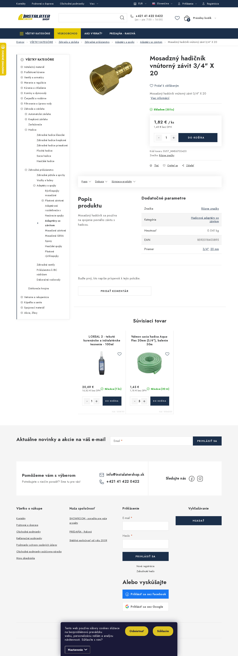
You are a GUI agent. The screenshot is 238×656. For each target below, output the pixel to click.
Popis (84, 181)
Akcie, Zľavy (30, 313)
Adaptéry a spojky (46, 185)
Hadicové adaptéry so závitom (205, 219)
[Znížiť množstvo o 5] (135, 401)
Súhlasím (163, 631)
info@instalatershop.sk (125, 474)
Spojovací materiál (34, 307)
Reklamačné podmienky (29, 538)
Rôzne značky (166, 155)
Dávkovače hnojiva (38, 288)
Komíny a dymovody (35, 93)
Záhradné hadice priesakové (52, 145)
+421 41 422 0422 (149, 16)
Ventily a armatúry (34, 77)
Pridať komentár (115, 291)
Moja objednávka (25, 558)
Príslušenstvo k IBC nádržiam (47, 272)
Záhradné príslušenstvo (40, 170)
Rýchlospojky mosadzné (52, 193)
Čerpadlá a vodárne (35, 98)
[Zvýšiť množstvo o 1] (174, 138)
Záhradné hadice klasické (50, 135)
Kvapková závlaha (38, 119)
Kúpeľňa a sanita (33, 302)
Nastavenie (75, 650)
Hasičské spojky (53, 246)
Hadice (32, 129)
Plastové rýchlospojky (52, 254)
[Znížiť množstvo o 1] (159, 138)
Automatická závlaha (39, 114)
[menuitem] (35, 33)
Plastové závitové (54, 200)
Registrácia (213, 3)
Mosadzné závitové (55, 230)
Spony (48, 241)
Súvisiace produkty (122, 181)
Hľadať (122, 17)
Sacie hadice (44, 156)
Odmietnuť (136, 631)
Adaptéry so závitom (53, 223)
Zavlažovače (35, 124)
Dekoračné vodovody (48, 279)
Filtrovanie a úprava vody (38, 103)
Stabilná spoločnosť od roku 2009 (88, 540)
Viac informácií (160, 98)
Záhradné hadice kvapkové (51, 140)
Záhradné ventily (46, 264)
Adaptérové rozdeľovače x (53, 208)
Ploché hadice (44, 150)
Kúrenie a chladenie (35, 88)
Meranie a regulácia (35, 82)
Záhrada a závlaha (34, 109)
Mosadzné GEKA (54, 235)
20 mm (214, 249)
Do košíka (196, 137)
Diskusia (99, 181)
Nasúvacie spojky (54, 215)
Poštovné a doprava (43, 3)
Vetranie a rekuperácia (36, 297)
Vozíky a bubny (45, 180)
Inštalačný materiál (34, 67)
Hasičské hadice (45, 161)
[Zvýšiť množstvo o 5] (144, 401)
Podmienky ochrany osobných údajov (36, 545)
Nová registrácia (146, 566)
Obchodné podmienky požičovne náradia (39, 551)
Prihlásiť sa (207, 441)
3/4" (206, 249)
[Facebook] (191, 478)
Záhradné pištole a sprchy (51, 175)
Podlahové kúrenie (34, 72)
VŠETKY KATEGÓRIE (40, 60)
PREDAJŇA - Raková (81, 531)
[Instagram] (200, 478)
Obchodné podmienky (72, 3)
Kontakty (20, 3)
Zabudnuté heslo (146, 571)
